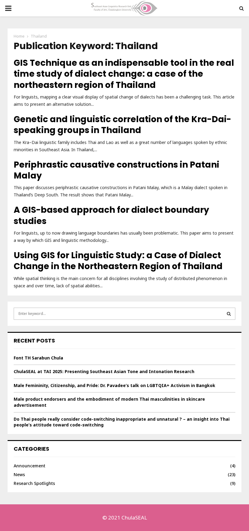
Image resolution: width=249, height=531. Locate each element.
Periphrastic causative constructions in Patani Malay (116, 170)
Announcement (29, 466)
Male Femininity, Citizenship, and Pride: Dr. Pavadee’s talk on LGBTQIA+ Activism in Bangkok (114, 385)
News (19, 474)
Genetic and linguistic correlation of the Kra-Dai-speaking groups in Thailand (122, 124)
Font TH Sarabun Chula (38, 358)
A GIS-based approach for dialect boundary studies (111, 215)
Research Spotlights (34, 483)
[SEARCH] (228, 314)
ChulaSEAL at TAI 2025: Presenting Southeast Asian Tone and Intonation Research (104, 371)
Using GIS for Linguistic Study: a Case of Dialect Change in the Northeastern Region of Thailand (118, 260)
